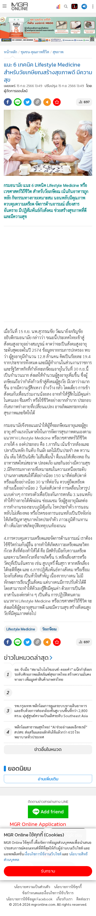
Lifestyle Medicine (20, 629)
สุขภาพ (58, 51)
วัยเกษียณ (49, 629)
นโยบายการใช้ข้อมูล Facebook (29, 899)
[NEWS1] (74, 6)
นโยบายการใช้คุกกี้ (68, 886)
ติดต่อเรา (83, 899)
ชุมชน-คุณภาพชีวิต (35, 51)
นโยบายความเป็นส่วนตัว (32, 886)
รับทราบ (48, 871)
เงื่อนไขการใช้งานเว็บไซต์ (43, 854)
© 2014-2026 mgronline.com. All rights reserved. (48, 904)
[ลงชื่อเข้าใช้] (84, 6)
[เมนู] (4, 6)
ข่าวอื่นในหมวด (48, 749)
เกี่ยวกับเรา (64, 899)
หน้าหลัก (10, 51)
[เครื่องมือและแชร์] (93, 6)
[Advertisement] (48, 274)
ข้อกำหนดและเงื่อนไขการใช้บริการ (47, 892)
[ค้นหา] (66, 6)
